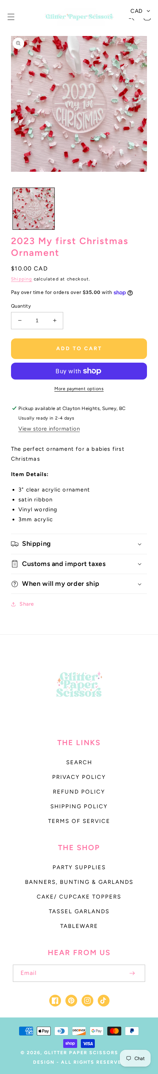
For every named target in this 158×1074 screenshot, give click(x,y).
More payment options (79, 388)
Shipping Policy (79, 806)
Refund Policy (79, 791)
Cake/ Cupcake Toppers (79, 896)
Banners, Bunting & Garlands (79, 882)
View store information (49, 428)
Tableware (79, 926)
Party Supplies (79, 867)
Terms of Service (79, 821)
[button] (11, 17)
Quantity (21, 306)
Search (79, 762)
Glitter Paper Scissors (81, 1052)
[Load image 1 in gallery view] (33, 208)
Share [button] (26, 604)
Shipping (21, 279)
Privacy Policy (79, 777)
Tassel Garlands (79, 911)
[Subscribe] (132, 973)
